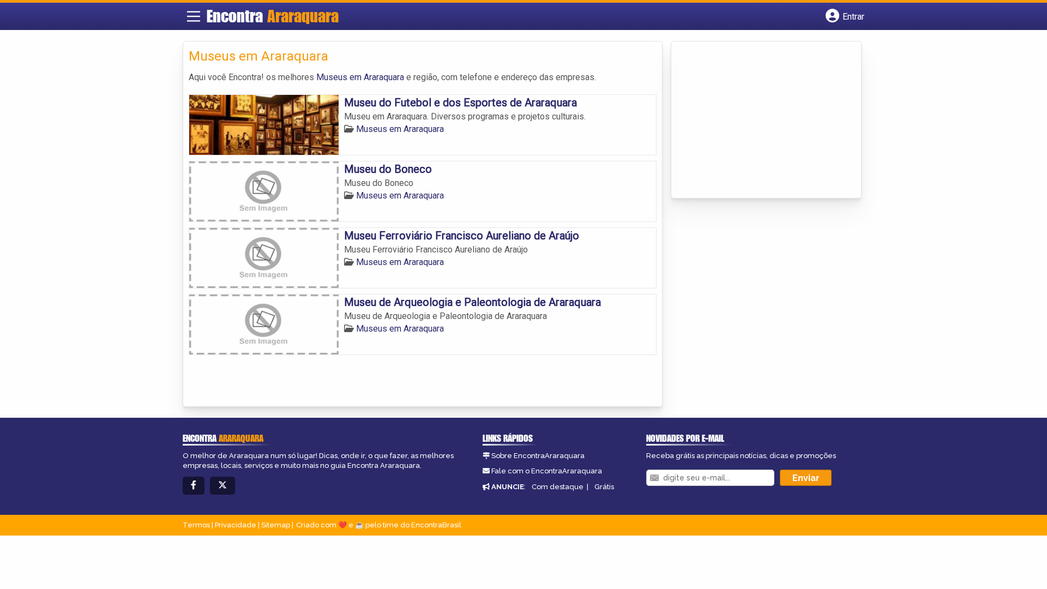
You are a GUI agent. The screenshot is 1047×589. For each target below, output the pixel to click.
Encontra (273, 16)
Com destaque (557, 487)
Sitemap (275, 525)
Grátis (604, 487)
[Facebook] (193, 486)
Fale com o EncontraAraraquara (546, 471)
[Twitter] (222, 486)
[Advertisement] (758, 120)
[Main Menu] (193, 16)
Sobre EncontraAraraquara (538, 456)
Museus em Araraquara (360, 77)
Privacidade (235, 525)
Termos (196, 525)
